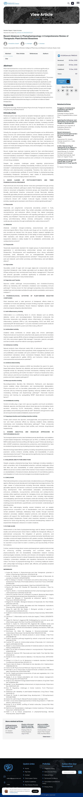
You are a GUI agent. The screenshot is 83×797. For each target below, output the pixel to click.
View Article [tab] (20, 53)
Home (37, 19)
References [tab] (34, 53)
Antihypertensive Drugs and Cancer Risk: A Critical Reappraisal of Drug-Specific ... (67, 162)
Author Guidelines (30, 781)
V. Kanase (41, 43)
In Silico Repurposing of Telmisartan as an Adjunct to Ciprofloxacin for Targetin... (67, 147)
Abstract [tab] (8, 53)
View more (46, 736)
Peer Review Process (31, 785)
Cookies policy (14, 792)
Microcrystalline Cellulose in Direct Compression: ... (43, 726)
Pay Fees (27, 771)
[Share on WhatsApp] (67, 94)
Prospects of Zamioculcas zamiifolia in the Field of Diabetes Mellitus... (66, 109)
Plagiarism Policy (49, 768)
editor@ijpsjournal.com (14, 778)
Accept (35, 791)
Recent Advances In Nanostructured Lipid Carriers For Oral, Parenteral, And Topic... (67, 134)
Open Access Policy (50, 771)
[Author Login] (72, 3)
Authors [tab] (45, 53)
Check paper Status (31, 778)
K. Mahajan (28, 43)
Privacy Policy (48, 787)
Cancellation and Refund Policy (51, 782)
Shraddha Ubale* (13, 43)
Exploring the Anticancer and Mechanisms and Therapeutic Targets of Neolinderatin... (67, 121)
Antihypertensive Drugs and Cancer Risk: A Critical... (12, 727)
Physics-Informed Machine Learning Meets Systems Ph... (28, 726)
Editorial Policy (48, 775)
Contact (27, 775)
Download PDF (61, 81)
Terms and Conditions (51, 778)
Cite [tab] (6, 59)
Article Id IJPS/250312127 (25, 32)
